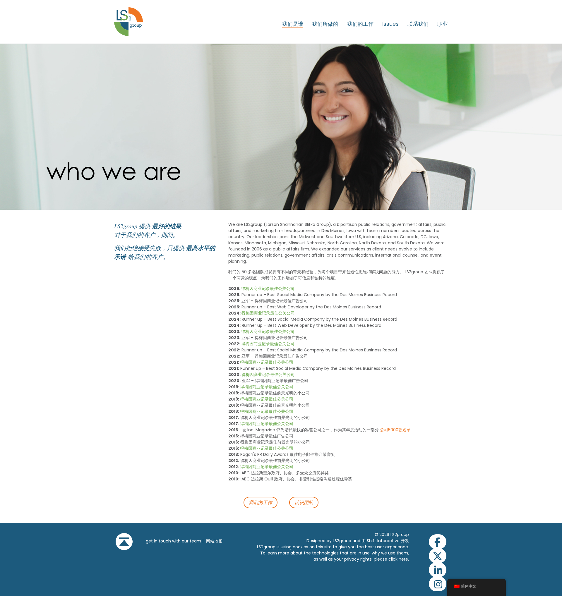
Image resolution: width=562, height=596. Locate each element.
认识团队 (303, 502)
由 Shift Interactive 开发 (385, 541)
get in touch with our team (173, 541)
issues (390, 24)
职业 (442, 24)
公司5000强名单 (395, 430)
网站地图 (214, 541)
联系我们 (418, 24)
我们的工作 (360, 24)
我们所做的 (325, 24)
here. (404, 559)
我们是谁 (292, 24)
